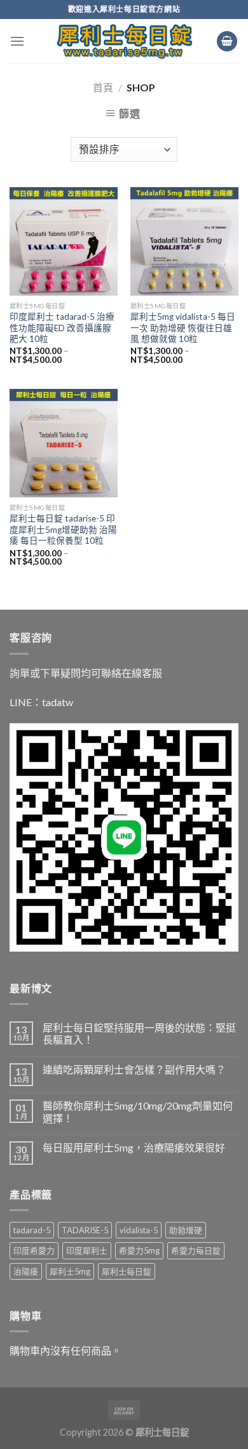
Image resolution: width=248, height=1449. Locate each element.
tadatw (57, 702)
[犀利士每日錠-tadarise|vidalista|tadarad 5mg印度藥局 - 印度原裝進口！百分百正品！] (124, 41)
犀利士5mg (70, 1271)
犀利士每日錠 (126, 1271)
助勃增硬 (185, 1230)
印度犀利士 (86, 1250)
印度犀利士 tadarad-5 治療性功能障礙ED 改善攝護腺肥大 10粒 (62, 327)
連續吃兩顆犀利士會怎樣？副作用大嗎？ (134, 1069)
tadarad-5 (31, 1230)
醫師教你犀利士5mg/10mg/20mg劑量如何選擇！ (138, 1111)
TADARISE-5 (85, 1230)
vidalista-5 (139, 1230)
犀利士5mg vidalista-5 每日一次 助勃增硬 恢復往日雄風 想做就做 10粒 (182, 327)
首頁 (103, 87)
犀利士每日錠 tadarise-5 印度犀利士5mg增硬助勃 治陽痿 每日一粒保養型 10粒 (63, 529)
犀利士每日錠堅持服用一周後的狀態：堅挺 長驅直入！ (139, 1033)
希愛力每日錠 (196, 1250)
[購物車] (227, 41)
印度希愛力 (34, 1250)
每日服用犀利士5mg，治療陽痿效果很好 (134, 1147)
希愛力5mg (139, 1250)
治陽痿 (25, 1271)
